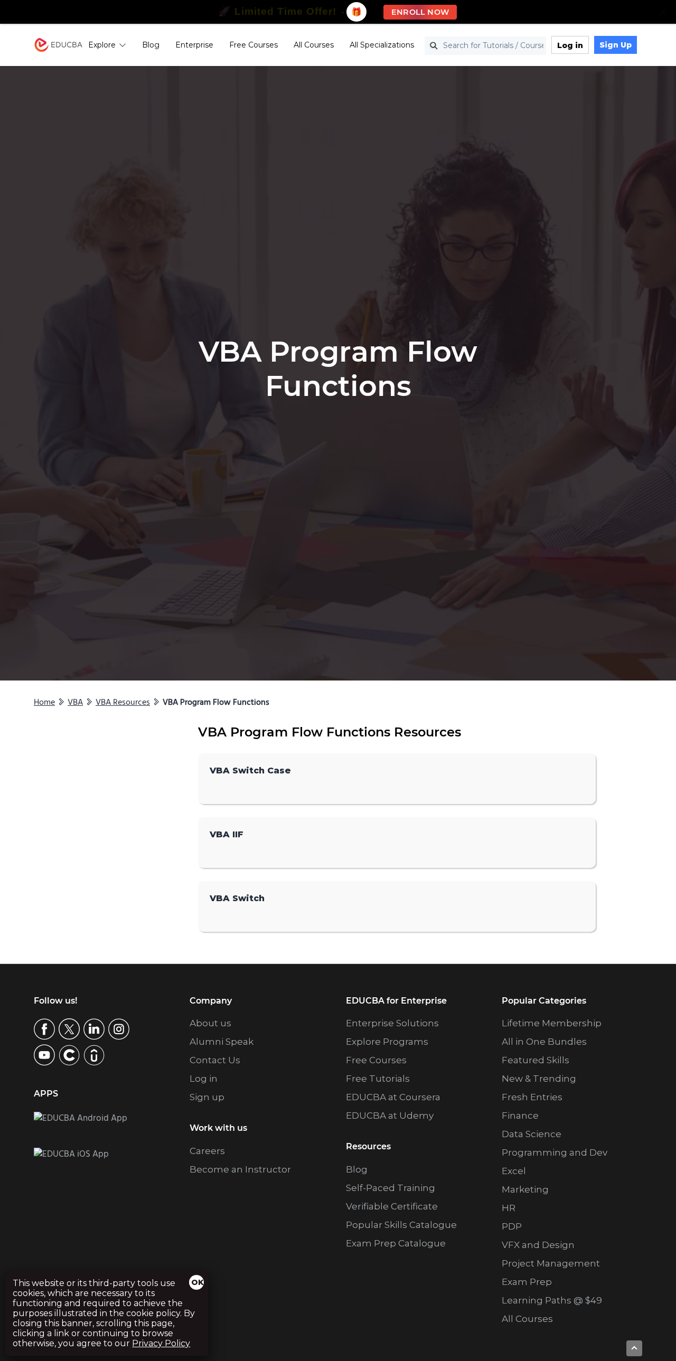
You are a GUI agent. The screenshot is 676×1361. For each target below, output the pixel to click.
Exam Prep (527, 1282)
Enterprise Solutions (392, 1023)
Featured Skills (535, 1060)
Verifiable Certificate (392, 1206)
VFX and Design (538, 1245)
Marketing (525, 1189)
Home (44, 703)
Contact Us (215, 1060)
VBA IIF (226, 834)
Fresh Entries (532, 1097)
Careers (207, 1151)
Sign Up (615, 45)
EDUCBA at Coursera (393, 1097)
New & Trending (539, 1078)
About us (210, 1023)
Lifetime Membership (552, 1023)
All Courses (314, 45)
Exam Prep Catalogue (396, 1243)
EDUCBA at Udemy (390, 1115)
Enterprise (194, 45)
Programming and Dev (554, 1152)
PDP (512, 1226)
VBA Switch (237, 898)
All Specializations (382, 45)
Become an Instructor (240, 1169)
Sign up (207, 1097)
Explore (102, 45)
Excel (514, 1171)
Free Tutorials (378, 1078)
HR (508, 1208)
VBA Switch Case (250, 770)
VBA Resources (123, 703)
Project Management (551, 1263)
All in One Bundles (544, 1041)
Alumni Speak (221, 1041)
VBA (75, 703)
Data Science (531, 1134)
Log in (570, 45)
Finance (520, 1115)
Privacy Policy (161, 1343)
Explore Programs (387, 1041)
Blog (150, 45)
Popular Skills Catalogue (401, 1225)
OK (197, 1282)
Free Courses (253, 45)
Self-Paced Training (390, 1188)
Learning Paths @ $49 (552, 1300)
